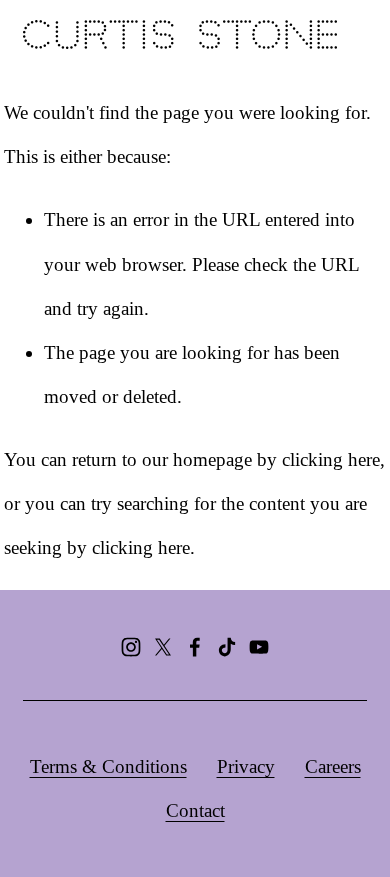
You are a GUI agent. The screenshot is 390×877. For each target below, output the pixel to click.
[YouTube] (259, 647)
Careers (333, 766)
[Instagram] (131, 647)
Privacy (246, 766)
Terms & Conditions (108, 766)
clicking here (331, 459)
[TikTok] (227, 647)
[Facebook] (195, 647)
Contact (195, 810)
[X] (163, 647)
